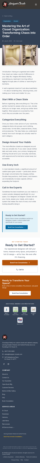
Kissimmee (5, 414)
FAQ (3, 397)
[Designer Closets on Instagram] (8, 364)
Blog (3, 394)
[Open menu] (36, 4)
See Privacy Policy (32, 448)
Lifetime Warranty (20, 457)
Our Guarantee (6, 381)
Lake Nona (5, 420)
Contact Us (5, 377)
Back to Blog (8, 16)
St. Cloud (5, 410)
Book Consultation (7, 401)
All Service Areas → (8, 427)
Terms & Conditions (31, 457)
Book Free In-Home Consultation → (13, 436)
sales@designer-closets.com (13, 354)
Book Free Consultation (15, 227)
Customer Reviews (8, 387)
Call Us (21, 270)
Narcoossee (6, 424)
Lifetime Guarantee (8, 457)
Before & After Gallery (9, 391)
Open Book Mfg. (7, 384)
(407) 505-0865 (9, 351)
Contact (26, 460)
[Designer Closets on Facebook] (4, 364)
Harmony (5, 417)
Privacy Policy (15, 460)
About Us (5, 374)
